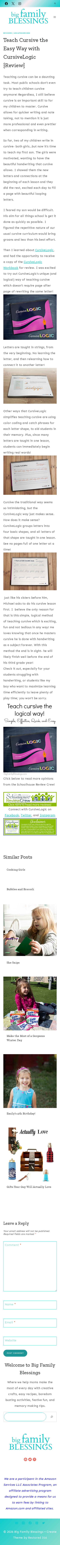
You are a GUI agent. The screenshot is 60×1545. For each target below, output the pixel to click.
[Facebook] (6, 3)
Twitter (26, 815)
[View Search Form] (55, 3)
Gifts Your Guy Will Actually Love (29, 1186)
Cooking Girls (16, 869)
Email (10, 1322)
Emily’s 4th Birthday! (21, 1113)
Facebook (12, 815)
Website (10, 1340)
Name (10, 1304)
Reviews (7, 33)
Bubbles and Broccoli (20, 889)
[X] (13, 3)
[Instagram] (20, 3)
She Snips (13, 962)
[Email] (16, 1523)
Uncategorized (22, 33)
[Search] (52, 1417)
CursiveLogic (44, 250)
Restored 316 (37, 1538)
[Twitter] (43, 1523)
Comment (13, 1245)
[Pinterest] (37, 1523)
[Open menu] (54, 17)
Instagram (47, 815)
